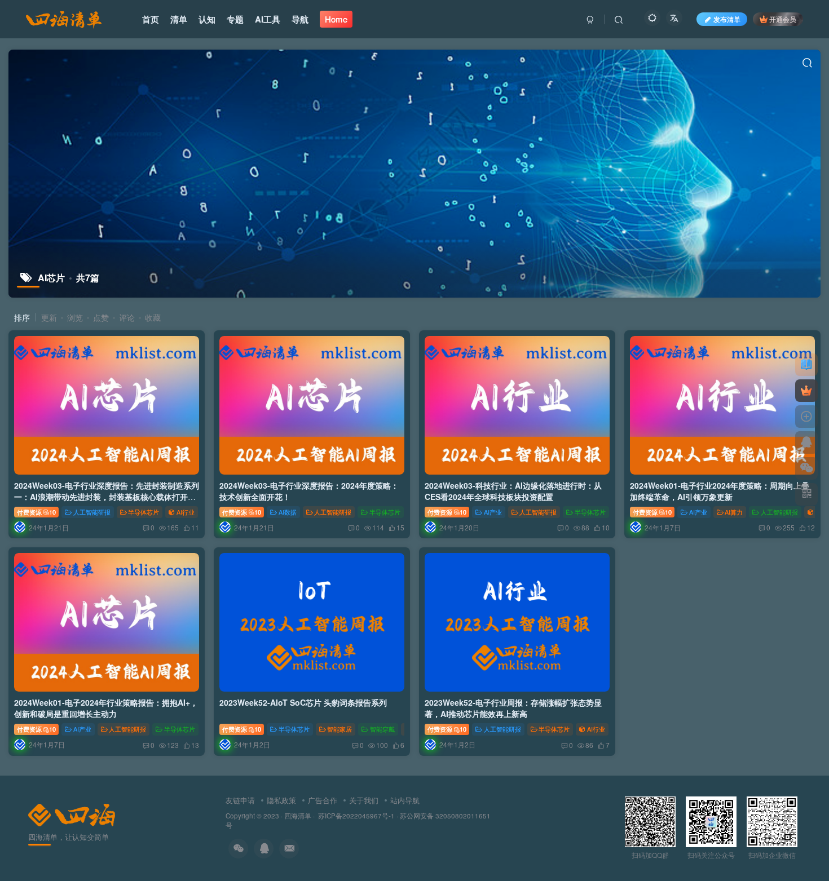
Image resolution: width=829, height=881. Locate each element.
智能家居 (339, 728)
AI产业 (493, 511)
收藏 (153, 317)
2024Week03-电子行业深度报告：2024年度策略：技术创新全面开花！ (309, 491)
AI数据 (288, 511)
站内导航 (405, 800)
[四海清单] (71, 813)
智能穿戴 (382, 728)
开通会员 (782, 19)
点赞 (101, 317)
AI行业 (186, 511)
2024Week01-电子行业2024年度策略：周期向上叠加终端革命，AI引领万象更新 (719, 491)
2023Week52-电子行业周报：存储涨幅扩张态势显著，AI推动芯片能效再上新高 (513, 708)
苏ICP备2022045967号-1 (355, 815)
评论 (127, 317)
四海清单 (297, 815)
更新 (49, 317)
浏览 (75, 317)
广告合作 (322, 800)
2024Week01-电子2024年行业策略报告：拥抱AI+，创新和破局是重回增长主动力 (106, 708)
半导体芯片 (143, 511)
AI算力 (734, 511)
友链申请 (240, 800)
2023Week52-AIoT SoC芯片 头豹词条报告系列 (303, 702)
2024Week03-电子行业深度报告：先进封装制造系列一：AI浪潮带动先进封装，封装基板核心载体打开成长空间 (106, 496)
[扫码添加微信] (806, 468)
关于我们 (363, 800)
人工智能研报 (92, 511)
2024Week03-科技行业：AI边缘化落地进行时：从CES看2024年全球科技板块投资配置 (513, 491)
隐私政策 (281, 800)
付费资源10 (36, 511)
